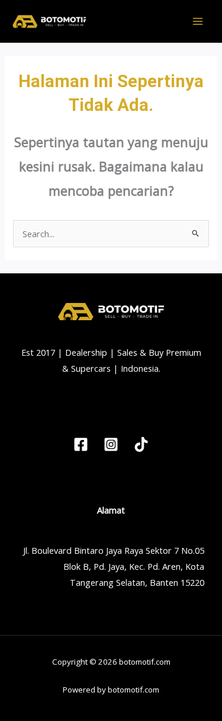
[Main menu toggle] (197, 21)
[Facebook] (80, 444)
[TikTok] (141, 444)
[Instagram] (111, 444)
